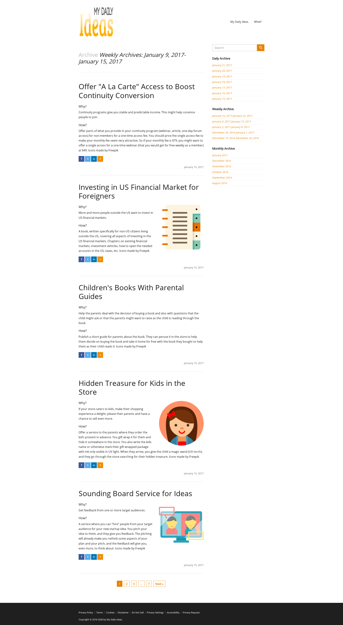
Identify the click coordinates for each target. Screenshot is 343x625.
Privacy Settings (155, 612)
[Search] (260, 47)
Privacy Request (191, 612)
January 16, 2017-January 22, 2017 (232, 115)
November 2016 (221, 166)
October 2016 (220, 172)
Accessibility (173, 612)
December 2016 (221, 160)
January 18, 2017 (222, 82)
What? (258, 21)
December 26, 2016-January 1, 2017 (233, 132)
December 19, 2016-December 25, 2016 (235, 138)
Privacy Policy (86, 612)
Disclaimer (123, 612)
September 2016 (222, 177)
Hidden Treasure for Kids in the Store (132, 387)
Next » (159, 584)
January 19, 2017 (222, 76)
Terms (99, 612)
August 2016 (219, 183)
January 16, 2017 (222, 93)
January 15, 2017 (222, 98)
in (94, 158)
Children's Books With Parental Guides (131, 291)
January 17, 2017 (222, 87)
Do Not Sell (138, 612)
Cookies (110, 612)
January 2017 (220, 155)
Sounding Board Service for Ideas (135, 493)
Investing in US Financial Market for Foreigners (139, 191)
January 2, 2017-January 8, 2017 (231, 127)
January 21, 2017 (222, 65)
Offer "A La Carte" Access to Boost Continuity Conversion (137, 90)
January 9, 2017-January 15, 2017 (231, 121)
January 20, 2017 (222, 70)
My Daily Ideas (239, 21)
